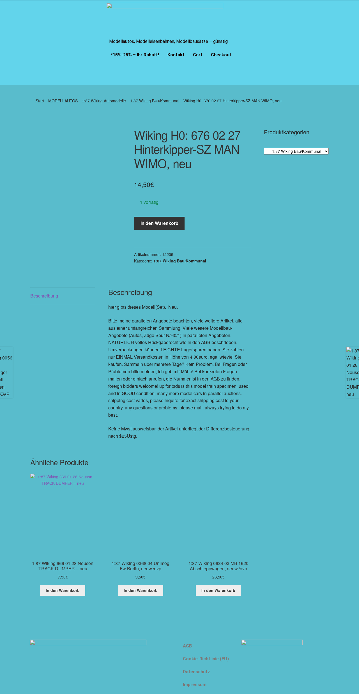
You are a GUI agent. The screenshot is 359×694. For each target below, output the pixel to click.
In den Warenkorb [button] (63, 590)
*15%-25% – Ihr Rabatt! (135, 54)
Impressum (194, 684)
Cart (197, 54)
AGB (187, 646)
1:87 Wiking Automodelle (104, 100)
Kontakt (176, 54)
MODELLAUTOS (63, 100)
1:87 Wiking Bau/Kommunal (154, 100)
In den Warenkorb (159, 223)
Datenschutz (196, 671)
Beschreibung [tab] (44, 295)
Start (40, 100)
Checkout (221, 54)
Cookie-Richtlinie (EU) (206, 658)
